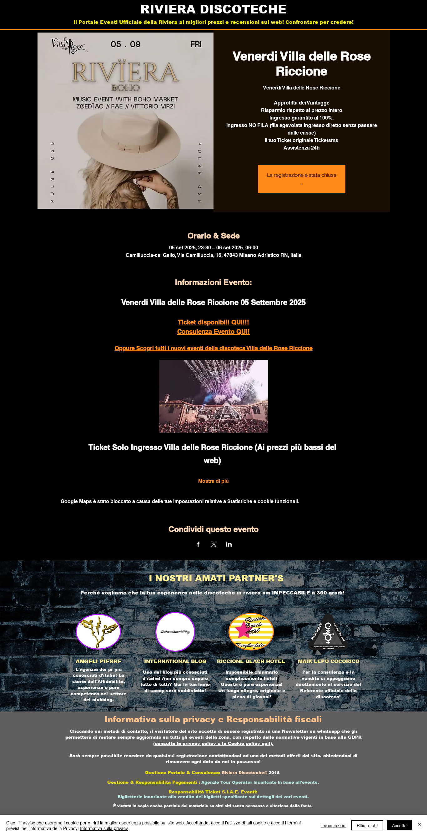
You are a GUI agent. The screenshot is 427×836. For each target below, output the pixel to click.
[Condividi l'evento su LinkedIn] (229, 544)
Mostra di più (213, 481)
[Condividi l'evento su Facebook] (198, 544)
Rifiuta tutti (367, 825)
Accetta (399, 825)
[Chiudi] (419, 825)
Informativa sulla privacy (104, 828)
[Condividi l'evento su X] (214, 544)
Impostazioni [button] (333, 825)
